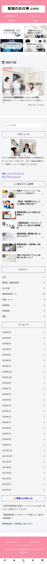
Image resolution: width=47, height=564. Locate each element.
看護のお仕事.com (24, 498)
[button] (43, 125)
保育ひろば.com (12, 542)
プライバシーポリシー (23, 545)
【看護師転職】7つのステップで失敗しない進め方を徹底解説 (22, 516)
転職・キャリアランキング (13, 173)
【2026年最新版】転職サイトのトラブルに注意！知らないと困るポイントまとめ (23, 507)
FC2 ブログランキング (11, 177)
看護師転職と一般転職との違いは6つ (17, 524)
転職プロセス (35, 542)
